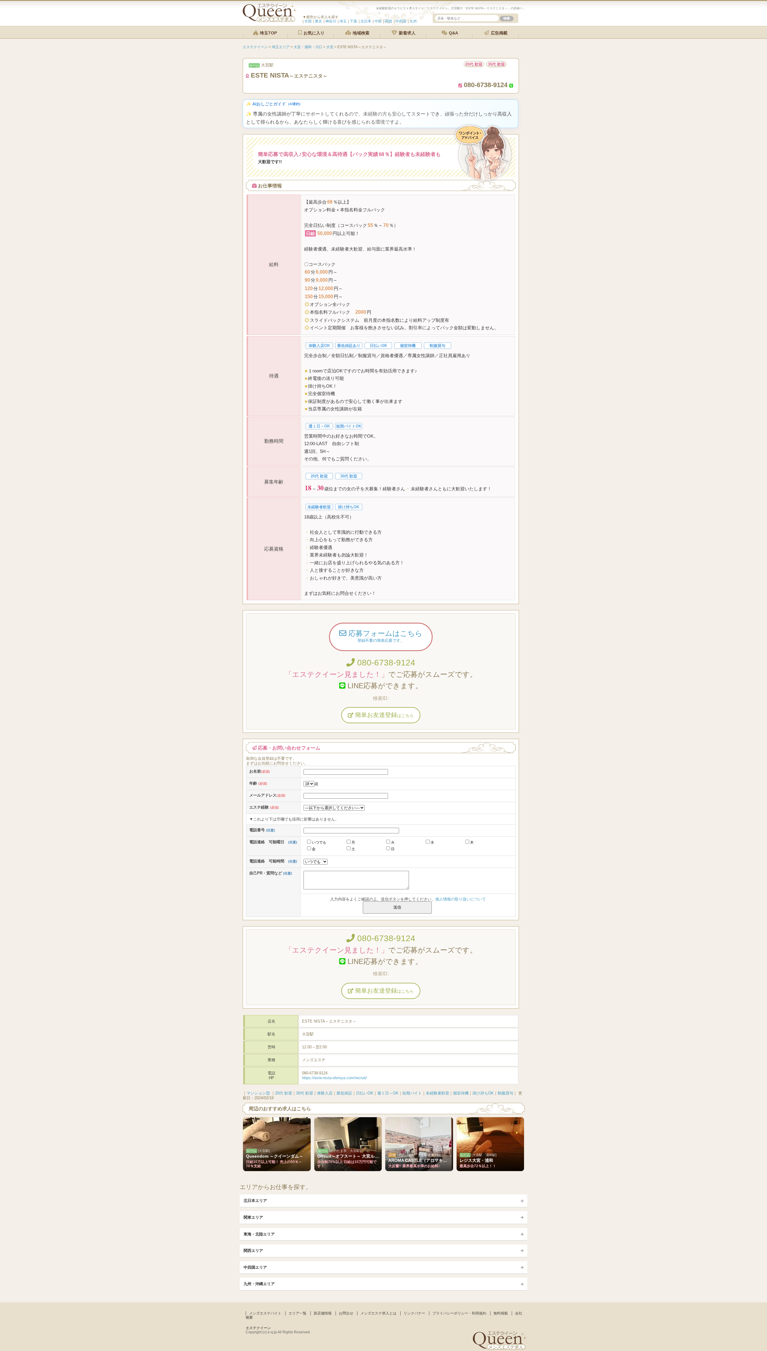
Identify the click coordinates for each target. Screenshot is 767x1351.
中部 (378, 21)
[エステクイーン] (270, 20)
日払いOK (364, 1093)
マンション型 (258, 1093)
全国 (308, 21)
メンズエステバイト (265, 1313)
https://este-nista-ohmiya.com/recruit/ (334, 1078)
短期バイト (412, 1093)
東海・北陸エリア (259, 1234)
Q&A (453, 33)
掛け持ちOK (483, 1093)
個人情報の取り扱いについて (460, 899)
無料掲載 (500, 1313)
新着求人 (407, 33)
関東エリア (253, 1217)
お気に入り (313, 33)
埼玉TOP (268, 33)
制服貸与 (505, 1093)
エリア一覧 (298, 1313)
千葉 (353, 21)
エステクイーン (258, 1328)
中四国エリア (255, 1267)
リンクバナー (414, 1313)
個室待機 (461, 1093)
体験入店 (325, 1093)
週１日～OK (387, 1093)
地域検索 (360, 33)
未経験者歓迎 (437, 1093)
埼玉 (343, 21)
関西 (388, 21)
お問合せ (346, 1313)
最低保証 (344, 1093)
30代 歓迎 (304, 1093)
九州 (413, 21)
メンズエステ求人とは (378, 1313)
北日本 (365, 21)
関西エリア (253, 1250)
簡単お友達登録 (383, 715)
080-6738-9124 (385, 662)
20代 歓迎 (283, 1093)
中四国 (400, 21)
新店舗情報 (323, 1313)
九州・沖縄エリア (259, 1284)
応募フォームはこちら (384, 636)
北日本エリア (255, 1200)
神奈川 (330, 21)
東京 (318, 21)
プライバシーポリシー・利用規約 (459, 1313)
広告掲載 (499, 33)
